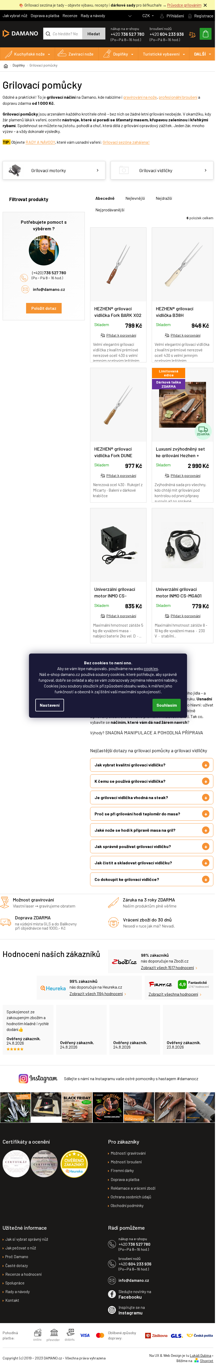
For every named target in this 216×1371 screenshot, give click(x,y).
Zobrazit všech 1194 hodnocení (92, 999)
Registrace (203, 15)
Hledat (93, 33)
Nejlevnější (135, 198)
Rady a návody (93, 15)
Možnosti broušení (124, 1167)
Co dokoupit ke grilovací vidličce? (127, 885)
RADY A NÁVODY (40, 141)
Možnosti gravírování (126, 1158)
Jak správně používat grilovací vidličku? (133, 852)
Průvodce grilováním (184, 5)
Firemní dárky (120, 1176)
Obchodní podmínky (125, 1210)
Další (200, 53)
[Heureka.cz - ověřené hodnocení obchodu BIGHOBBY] (74, 1169)
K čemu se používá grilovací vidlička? (130, 786)
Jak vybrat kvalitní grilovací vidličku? (130, 770)
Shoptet (202, 1366)
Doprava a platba (45, 15)
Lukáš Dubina (196, 1361)
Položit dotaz (43, 308)
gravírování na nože (140, 96)
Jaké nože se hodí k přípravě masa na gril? (135, 836)
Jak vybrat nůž (15, 15)
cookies (151, 668)
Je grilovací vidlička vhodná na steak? (131, 803)
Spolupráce (14, 1288)
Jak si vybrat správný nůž (26, 1244)
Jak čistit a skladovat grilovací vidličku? (133, 868)
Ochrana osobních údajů (129, 1202)
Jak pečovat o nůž (20, 1253)
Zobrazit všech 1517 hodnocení (163, 973)
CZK (147, 15)
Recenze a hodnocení (23, 1279)
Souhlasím (166, 704)
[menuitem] (27, 54)
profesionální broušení (178, 96)
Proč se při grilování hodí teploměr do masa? (137, 819)
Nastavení (50, 704)
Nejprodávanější (109, 209)
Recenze (69, 15)
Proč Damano (16, 1262)
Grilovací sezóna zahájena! (126, 141)
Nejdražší (164, 198)
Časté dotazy (16, 1270)
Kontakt (12, 1305)
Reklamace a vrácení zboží (131, 1193)
